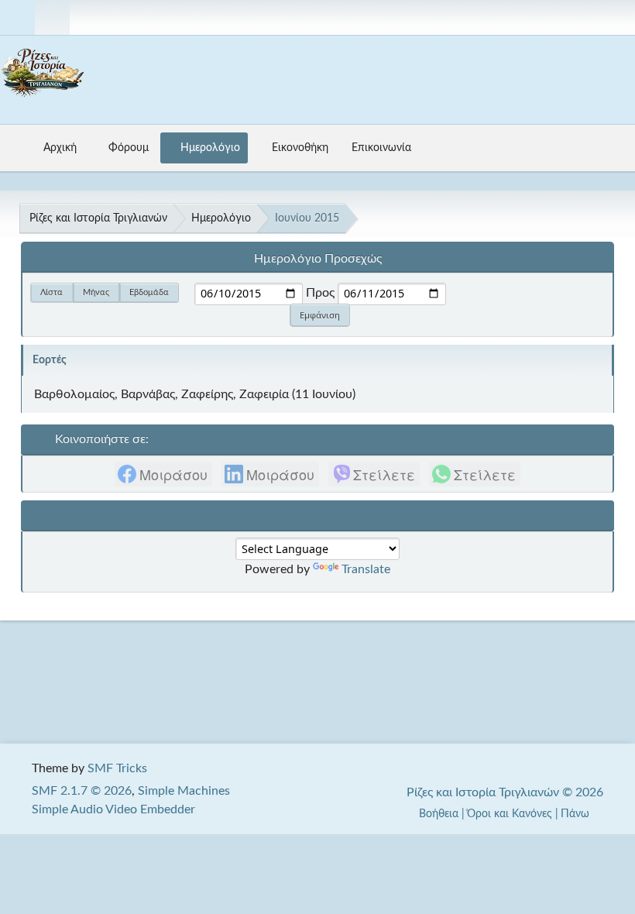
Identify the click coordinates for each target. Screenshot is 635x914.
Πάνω (576, 814)
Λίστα (51, 292)
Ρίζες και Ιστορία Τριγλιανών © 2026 (505, 792)
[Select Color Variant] (617, 17)
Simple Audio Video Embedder (113, 809)
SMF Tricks (117, 768)
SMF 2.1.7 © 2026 (82, 791)
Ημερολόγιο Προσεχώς (318, 259)
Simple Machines (184, 791)
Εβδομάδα (149, 292)
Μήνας (96, 292)
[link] (163, 474)
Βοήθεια (438, 814)
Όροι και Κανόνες (509, 814)
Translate (366, 569)
